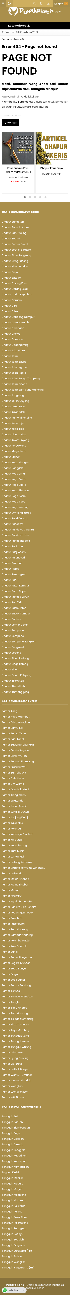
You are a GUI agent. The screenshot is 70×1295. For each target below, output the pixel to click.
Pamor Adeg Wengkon (16, 722)
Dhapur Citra (10, 311)
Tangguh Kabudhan (14, 1155)
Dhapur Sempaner (13, 630)
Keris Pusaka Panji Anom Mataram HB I (18, 170)
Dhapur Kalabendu (13, 406)
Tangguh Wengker (13, 1262)
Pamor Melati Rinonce (15, 879)
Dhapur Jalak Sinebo (14, 384)
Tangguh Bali (10, 1116)
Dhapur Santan (11, 619)
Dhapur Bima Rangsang (16, 255)
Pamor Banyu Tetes (14, 733)
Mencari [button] (11, 122)
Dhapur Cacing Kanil (14, 283)
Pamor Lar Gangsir (13, 856)
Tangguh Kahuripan (14, 1161)
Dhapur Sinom (11, 669)
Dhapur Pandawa (12, 524)
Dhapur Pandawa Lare (15, 535)
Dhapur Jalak (10, 356)
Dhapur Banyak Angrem (16, 227)
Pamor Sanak (10, 952)
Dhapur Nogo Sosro (14, 496)
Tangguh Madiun (12, 1178)
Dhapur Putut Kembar (15, 585)
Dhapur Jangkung (13, 395)
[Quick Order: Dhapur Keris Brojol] (38, 161)
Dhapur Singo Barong (15, 664)
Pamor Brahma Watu (15, 767)
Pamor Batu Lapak (13, 739)
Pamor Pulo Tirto (12, 918)
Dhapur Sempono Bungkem (19, 641)
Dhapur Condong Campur (18, 317)
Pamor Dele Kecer (13, 778)
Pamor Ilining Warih (14, 795)
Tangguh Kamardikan (15, 1167)
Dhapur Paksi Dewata (15, 518)
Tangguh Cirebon (13, 1139)
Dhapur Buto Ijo (11, 278)
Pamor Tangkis (11, 1002)
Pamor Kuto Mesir (13, 851)
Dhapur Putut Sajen (14, 591)
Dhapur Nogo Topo (13, 501)
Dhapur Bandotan (13, 222)
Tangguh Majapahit (14, 1195)
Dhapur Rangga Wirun (15, 597)
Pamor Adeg (9, 711)
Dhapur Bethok (11, 238)
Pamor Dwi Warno (13, 784)
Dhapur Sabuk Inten (14, 608)
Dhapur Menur (11, 457)
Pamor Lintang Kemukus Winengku (23, 868)
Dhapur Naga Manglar (15, 462)
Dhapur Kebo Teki (13, 429)
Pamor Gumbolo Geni (15, 789)
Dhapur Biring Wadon (15, 266)
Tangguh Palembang (15, 1223)
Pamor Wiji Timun (13, 1097)
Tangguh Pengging (13, 1228)
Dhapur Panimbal (12, 546)
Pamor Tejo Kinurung (15, 1013)
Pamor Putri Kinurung (15, 929)
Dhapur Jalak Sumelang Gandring (23, 389)
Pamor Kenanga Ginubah (17, 834)
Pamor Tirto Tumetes (15, 1024)
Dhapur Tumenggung (15, 692)
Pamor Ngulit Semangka (17, 901)
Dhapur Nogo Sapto (14, 485)
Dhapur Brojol (10, 272)
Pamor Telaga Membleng (18, 1019)
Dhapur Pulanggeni (13, 574)
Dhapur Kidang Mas (14, 434)
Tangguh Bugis (11, 1133)
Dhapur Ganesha (12, 339)
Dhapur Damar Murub (15, 322)
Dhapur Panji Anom (14, 552)
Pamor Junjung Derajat (16, 817)
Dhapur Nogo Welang (15, 507)
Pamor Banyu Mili (12, 728)
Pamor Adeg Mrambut (16, 716)
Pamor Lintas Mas (13, 873)
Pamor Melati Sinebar (15, 884)
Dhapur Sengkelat (13, 647)
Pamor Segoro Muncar (16, 963)
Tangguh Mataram (13, 1200)
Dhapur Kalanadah (13, 412)
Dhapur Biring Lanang (15, 261)
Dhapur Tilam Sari (13, 681)
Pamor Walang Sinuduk (16, 1080)
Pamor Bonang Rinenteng (18, 761)
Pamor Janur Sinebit (14, 806)
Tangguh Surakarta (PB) (17, 1251)
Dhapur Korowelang (14, 445)
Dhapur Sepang (11, 653)
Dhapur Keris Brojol (51, 168)
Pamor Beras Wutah (14, 756)
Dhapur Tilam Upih (13, 686)
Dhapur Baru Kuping (14, 233)
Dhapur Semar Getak (15, 625)
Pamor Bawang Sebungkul (18, 744)
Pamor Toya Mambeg (15, 1030)
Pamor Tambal (11, 991)
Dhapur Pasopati (12, 563)
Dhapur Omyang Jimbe (16, 513)
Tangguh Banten (12, 1122)
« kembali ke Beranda (15, 101)
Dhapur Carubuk (12, 300)
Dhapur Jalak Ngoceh (15, 367)
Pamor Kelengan (12, 828)
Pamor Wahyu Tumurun (17, 1075)
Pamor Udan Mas (12, 1052)
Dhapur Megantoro (13, 451)
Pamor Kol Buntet (13, 840)
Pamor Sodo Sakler (13, 980)
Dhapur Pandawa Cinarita (18, 529)
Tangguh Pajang (12, 1211)
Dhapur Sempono (13, 636)
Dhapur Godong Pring (15, 345)
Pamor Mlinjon (10, 890)
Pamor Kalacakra (12, 823)
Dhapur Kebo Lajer (13, 423)
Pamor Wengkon (12, 1086)
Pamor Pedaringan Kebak (17, 912)
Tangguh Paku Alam (14, 1217)
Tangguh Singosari (13, 1245)
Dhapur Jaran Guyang (15, 401)
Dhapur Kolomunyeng (15, 440)
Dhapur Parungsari (13, 557)
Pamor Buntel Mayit (14, 772)
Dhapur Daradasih (13, 328)
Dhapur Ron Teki (12, 602)
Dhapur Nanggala (13, 468)
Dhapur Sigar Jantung (15, 658)
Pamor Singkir (10, 974)
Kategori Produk (19, 25)
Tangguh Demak (12, 1144)
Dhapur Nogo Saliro (13, 479)
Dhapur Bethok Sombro (16, 250)
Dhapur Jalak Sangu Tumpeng (21, 378)
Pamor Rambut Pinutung (17, 935)
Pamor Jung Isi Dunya (15, 812)
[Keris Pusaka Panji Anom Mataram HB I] (18, 148)
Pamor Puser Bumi (13, 924)
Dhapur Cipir (9, 305)
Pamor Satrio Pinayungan (17, 957)
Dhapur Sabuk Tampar (16, 613)
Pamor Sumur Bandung (16, 985)
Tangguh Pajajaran (13, 1206)
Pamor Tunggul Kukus (15, 1041)
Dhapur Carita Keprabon (17, 294)
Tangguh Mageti (12, 1189)
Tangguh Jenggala (13, 1150)
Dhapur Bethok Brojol (15, 244)
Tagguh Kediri (10, 1172)
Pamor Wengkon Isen (15, 1091)
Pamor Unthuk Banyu (15, 1069)
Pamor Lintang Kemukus (17, 862)
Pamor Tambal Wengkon (17, 996)
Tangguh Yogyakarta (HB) (18, 1267)
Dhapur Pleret (10, 569)
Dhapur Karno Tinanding (17, 417)
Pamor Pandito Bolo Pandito (19, 907)
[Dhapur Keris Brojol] (52, 148)
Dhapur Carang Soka (15, 289)
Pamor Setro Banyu (14, 968)
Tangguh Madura (12, 1183)
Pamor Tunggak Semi (15, 1036)
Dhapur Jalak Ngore (14, 373)
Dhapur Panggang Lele (16, 541)
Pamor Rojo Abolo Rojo (16, 940)
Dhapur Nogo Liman (14, 473)
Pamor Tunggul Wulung (16, 1047)
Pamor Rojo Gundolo (14, 946)
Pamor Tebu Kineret (14, 1008)
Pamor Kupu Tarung (14, 845)
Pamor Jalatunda (12, 800)
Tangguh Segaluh (13, 1239)
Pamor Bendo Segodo (15, 750)
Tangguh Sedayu (12, 1234)
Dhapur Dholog (11, 333)
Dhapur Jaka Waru (13, 350)
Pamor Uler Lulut (12, 1064)
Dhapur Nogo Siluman (15, 490)
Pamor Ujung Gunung (15, 1058)
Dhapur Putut (10, 580)
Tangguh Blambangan (16, 1127)
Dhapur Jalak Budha (14, 361)
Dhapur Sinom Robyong (16, 675)
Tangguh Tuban (12, 1256)
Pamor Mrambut (12, 896)
